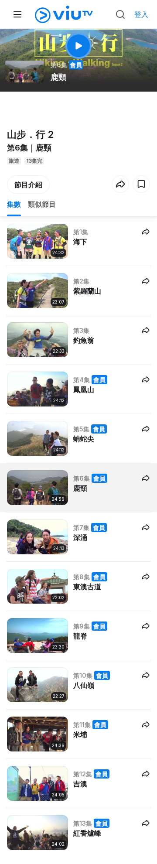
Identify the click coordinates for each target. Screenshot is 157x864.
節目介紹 (28, 184)
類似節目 (42, 204)
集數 (14, 204)
